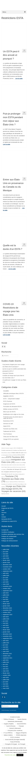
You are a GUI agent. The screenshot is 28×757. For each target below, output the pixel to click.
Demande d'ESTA (6, 519)
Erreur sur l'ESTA (13, 455)
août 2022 (6, 640)
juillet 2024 (6, 595)
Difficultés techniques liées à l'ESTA (13, 393)
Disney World (4, 452)
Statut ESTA (6, 426)
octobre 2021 (6, 655)
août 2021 (6, 660)
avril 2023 (5, 625)
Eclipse (9, 452)
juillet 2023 (6, 619)
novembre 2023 (7, 610)
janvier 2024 (6, 606)
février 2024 (6, 603)
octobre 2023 (6, 612)
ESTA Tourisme (7, 401)
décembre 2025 (7, 564)
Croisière (20, 448)
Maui (6, 467)
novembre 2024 (7, 586)
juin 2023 (5, 621)
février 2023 (6, 629)
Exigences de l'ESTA (9, 404)
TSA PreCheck (7, 434)
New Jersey (19, 467)
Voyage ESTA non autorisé (11, 439)
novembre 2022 (7, 636)
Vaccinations (4, 484)
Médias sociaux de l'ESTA (10, 409)
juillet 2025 (6, 575)
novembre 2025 (7, 567)
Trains (7, 481)
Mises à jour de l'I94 (12, 467)
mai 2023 (5, 623)
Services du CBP (8, 423)
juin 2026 (5, 551)
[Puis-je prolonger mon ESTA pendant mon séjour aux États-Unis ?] (14, 97)
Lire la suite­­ (19, 78)
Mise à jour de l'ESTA (9, 411)
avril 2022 (5, 649)
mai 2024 (5, 599)
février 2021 (6, 673)
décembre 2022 (7, 634)
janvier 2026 (6, 562)
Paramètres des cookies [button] (10, 755)
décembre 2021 (7, 653)
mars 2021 (6, 671)
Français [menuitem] (21, 726)
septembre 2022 (7, 638)
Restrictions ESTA (8, 421)
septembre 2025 (7, 571)
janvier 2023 (6, 632)
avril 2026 (5, 556)
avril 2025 (5, 582)
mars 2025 (6, 584)
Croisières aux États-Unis (19, 450)
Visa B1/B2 (9, 484)
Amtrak (3, 448)
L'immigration (18, 462)
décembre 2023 (7, 608)
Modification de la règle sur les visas (13, 414)
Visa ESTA (15, 484)
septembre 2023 (7, 614)
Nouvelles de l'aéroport (14, 469)
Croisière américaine (6, 450)
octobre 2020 (6, 675)
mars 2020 (6, 688)
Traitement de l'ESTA (9, 431)
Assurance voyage (9, 448)
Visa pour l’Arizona (8, 373)
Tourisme (11, 476)
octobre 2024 (6, 588)
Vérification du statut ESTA (9, 521)
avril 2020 (5, 686)
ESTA (20, 455)
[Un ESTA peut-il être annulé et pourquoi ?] (14, 35)
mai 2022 (5, 647)
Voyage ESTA (13, 489)
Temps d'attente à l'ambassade (18, 474)
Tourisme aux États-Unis (10, 429)
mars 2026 (6, 558)
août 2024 (6, 593)
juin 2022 (5, 645)
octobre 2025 (6, 569)
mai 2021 (5, 666)
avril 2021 (5, 669)
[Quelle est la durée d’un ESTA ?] (14, 229)
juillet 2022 (6, 642)
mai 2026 (5, 554)
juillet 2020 (6, 679)
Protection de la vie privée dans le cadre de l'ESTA (13, 417)
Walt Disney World (5, 493)
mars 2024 (6, 601)
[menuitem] (14, 717)
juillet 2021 (6, 662)
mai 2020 (5, 684)
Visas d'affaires (21, 484)
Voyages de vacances (13, 491)
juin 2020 (5, 682)
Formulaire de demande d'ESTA (12, 406)
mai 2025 (5, 580)
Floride (3, 460)
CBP (15, 448)
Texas (3, 476)
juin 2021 (5, 664)
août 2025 (6, 573)
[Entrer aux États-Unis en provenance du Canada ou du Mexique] (14, 163)
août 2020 (6, 677)
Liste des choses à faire (8, 464)
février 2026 (6, 560)
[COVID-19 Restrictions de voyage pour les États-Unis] (14, 288)
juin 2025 (5, 577)
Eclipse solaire (16, 452)
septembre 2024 (7, 590)
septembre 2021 (7, 658)
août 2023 (6, 616)
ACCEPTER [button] (19, 755)
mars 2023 (6, 627)
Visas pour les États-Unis (10, 436)
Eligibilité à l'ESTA (8, 396)
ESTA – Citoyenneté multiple (11, 398)
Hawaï (8, 460)
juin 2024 (5, 597)
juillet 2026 (6, 549)
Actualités (6, 391)
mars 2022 (6, 651)
